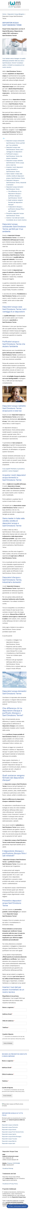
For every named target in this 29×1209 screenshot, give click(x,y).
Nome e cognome (8, 1007)
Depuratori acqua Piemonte (10, 1127)
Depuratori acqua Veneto (9, 1129)
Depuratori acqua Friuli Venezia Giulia (13, 1132)
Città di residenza (8, 1021)
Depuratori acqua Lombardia (10, 1125)
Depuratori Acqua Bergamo (16, 14)
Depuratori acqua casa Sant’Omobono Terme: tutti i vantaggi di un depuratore (14, 150)
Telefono (5, 1027)
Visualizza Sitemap (7, 1168)
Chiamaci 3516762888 (13, 1163)
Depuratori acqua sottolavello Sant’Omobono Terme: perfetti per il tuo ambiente (15, 143)
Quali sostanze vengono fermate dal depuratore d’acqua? (15, 202)
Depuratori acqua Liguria (9, 1134)
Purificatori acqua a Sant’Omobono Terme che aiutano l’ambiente (14, 156)
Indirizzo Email (7, 1014)
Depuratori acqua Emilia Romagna (11, 1136)
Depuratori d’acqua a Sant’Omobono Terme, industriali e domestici (16, 183)
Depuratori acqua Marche (9, 1141)
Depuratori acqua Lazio (8, 1143)
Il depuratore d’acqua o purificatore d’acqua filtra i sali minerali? (16, 209)
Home (4, 14)
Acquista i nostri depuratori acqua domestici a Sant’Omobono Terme (14, 169)
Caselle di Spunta (7, 1034)
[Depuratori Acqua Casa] (14, 4)
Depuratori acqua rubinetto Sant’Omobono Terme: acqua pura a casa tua (15, 163)
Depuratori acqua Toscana (9, 1139)
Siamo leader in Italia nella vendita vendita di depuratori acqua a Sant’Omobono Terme (15, 176)
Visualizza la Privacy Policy (10, 1183)
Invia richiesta (8, 1043)
